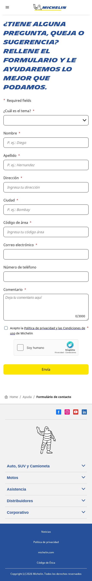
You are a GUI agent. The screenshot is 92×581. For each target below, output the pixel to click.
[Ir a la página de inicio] (50, 7)
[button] (46, 214)
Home (14, 397)
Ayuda (27, 397)
